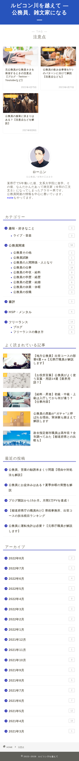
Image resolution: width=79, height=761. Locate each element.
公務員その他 (42, 252)
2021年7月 (40, 690)
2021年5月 (41, 711)
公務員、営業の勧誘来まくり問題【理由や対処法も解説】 (41, 472)
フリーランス (41, 322)
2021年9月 (40, 670)
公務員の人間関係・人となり (42, 262)
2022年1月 (40, 629)
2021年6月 (40, 700)
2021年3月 (40, 731)
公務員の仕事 (43, 267)
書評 (40, 301)
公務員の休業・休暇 (42, 287)
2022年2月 (40, 619)
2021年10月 (40, 660)
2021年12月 (40, 639)
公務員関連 (41, 245)
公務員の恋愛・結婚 (42, 282)
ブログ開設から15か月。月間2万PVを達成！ (39, 500)
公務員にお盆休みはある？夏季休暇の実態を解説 (41, 488)
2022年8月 (40, 558)
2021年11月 (40, 650)
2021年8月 (40, 680)
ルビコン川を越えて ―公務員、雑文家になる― (39, 12)
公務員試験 (42, 257)
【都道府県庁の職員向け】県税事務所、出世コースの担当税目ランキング (41, 513)
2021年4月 (41, 721)
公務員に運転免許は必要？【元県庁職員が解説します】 (41, 528)
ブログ (42, 327)
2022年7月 (40, 568)
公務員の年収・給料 (42, 272)
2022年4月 (40, 599)
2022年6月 (40, 578)
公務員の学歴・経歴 (43, 277)
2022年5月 (40, 588)
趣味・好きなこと (40, 228)
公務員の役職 (42, 292)
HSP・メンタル (40, 312)
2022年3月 (40, 609)
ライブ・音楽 (42, 235)
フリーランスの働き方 (42, 331)
